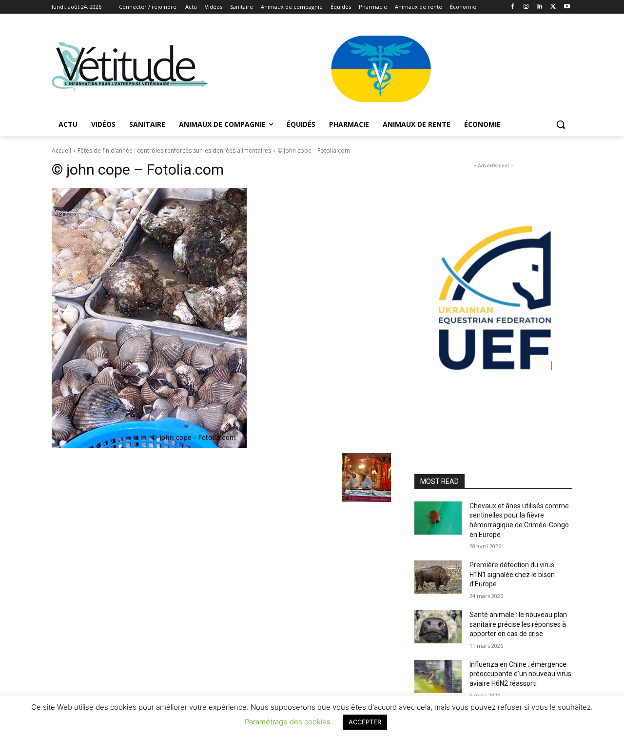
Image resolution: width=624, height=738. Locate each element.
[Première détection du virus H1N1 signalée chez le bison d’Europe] (438, 577)
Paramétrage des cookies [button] (288, 721)
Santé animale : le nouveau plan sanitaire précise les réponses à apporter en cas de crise (518, 624)
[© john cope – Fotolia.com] (221, 318)
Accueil (61, 150)
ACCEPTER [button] (365, 722)
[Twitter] (553, 7)
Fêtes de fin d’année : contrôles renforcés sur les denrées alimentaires (174, 150)
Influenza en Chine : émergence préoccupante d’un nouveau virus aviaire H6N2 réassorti (520, 673)
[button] (560, 124)
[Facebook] (512, 7)
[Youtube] (566, 7)
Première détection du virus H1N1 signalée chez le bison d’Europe (512, 574)
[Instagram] (526, 7)
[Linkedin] (540, 7)
